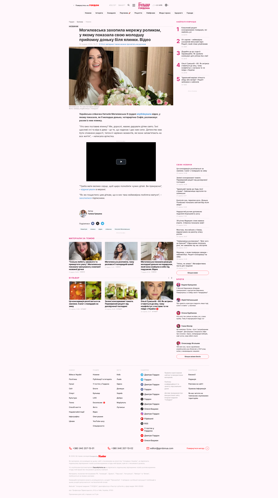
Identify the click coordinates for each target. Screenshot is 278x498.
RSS (146, 423)
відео (100, 229)
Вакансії (191, 374)
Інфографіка (74, 416)
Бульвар (80, 22)
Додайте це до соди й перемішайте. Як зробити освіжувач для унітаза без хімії (195, 53)
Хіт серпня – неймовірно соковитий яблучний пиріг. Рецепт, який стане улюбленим (194, 42)
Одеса (119, 384)
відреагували (88, 189)
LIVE (95, 398)
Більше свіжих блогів (193, 356)
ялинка (92, 229)
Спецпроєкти (98, 426)
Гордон (71, 22)
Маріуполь (121, 402)
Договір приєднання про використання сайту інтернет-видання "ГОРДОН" (174, 396)
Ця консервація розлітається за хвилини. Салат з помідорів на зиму (84, 303)
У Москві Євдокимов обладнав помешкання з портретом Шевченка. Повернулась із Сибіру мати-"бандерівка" (192, 290)
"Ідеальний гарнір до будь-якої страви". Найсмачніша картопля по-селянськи (191, 191)
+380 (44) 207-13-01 (83, 448)
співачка (109, 229)
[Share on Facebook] (92, 223)
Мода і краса (164, 13)
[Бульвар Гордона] (144, 5)
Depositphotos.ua (99, 467)
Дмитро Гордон (151, 375)
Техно (71, 402)
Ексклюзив (97, 402)
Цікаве (72, 421)
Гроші (71, 384)
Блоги (180, 279)
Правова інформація (197, 388)
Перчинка (124, 13)
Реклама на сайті (195, 384)
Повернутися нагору (195, 448)
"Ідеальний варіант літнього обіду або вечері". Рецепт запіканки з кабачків (193, 79)
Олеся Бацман (151, 409)
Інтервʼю (99, 13)
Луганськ (121, 407)
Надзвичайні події (76, 412)
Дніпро (120, 398)
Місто (119, 370)
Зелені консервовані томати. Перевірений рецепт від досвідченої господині (119, 303)
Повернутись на (82, 5)
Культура (73, 398)
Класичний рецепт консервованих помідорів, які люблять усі (194, 30)
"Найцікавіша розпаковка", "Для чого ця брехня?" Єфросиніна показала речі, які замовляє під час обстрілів (192, 243)
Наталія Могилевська (122, 229)
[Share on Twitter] (97, 223)
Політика (73, 379)
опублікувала (144, 114)
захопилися (85, 198)
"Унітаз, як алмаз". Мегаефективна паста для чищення (191, 265)
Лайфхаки (150, 13)
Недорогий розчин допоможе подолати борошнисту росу (189, 212)
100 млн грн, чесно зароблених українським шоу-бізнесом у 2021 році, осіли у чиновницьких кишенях (191, 349)
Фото (95, 407)
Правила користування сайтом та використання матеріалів (174, 375)
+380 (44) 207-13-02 (122, 448)
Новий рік (84, 229)
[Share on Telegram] (102, 223)
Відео (95, 412)
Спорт (71, 393)
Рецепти (138, 13)
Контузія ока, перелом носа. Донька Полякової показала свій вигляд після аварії (192, 202)
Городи (190, 13)
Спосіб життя (75, 407)
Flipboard (148, 419)
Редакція (192, 379)
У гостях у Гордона (101, 384)
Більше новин (193, 273)
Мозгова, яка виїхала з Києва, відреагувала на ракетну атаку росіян (189, 232)
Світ (71, 388)
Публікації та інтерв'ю (102, 379)
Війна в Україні (75, 374)
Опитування (98, 416)
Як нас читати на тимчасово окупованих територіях (198, 395)
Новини (88, 13)
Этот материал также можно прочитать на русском (123, 44)
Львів (119, 379)
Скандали (111, 13)
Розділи (96, 370)
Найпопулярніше (186, 22)
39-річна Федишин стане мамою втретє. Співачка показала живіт (190, 222)
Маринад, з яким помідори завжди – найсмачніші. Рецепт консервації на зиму (192, 254)
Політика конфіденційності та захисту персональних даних (173, 385)
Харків (119, 393)
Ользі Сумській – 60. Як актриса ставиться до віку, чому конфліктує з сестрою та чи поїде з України (156, 305)
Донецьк (120, 388)
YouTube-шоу (98, 421)
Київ (118, 374)
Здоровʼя (179, 13)
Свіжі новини (184, 165)
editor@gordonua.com (161, 448)
